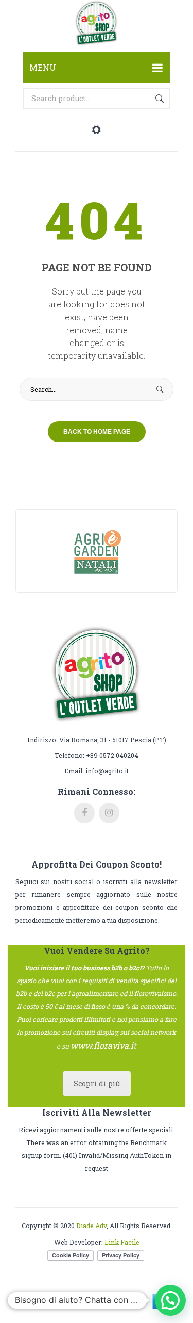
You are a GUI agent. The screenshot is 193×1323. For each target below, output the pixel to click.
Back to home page (96, 431)
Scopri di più (97, 1083)
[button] (170, 1300)
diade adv (91, 1225)
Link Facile (121, 1242)
